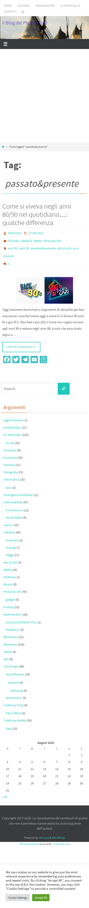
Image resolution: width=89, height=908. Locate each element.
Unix (9, 482)
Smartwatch (14, 692)
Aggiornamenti (13, 414)
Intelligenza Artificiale (18, 489)
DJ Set (10, 437)
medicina (9, 571)
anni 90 (24, 246)
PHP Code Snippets (29, 838)
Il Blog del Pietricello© (24, 22)
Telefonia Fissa (13, 699)
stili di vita (64, 246)
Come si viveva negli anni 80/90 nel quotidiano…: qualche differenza (36, 214)
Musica (8, 579)
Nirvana (44, 832)
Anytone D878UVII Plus (21, 617)
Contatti (10, 11)
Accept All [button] (41, 898)
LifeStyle (26, 239)
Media (38, 239)
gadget (10, 594)
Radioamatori (45, 5)
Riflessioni (10, 639)
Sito (6, 653)
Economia (10, 452)
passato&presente (43, 246)
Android (13, 677)
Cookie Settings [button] (17, 898)
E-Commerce (14, 504)
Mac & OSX (10, 557)
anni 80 (13, 246)
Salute (7, 646)
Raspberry (13, 624)
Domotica (10, 444)
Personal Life (52, 239)
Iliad (9, 723)
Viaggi (9, 549)
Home (8, 5)
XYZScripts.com (61, 838)
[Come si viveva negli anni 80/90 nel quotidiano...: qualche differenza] (44, 284)
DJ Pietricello (70, 5)
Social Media (14, 512)
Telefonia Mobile (14, 715)
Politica (8, 601)
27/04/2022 (36, 233)
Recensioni (10, 631)
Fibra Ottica (13, 707)
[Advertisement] (44, 95)
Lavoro (8, 519)
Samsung (16, 685)
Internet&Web (13, 496)
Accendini (12, 535)
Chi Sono (24, 5)
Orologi (11, 542)
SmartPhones (15, 669)
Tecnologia (10, 661)
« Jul (4, 791)
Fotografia (10, 466)
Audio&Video (12, 422)
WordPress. (58, 832)
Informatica (11, 474)
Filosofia (13, 239)
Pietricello (15, 233)
